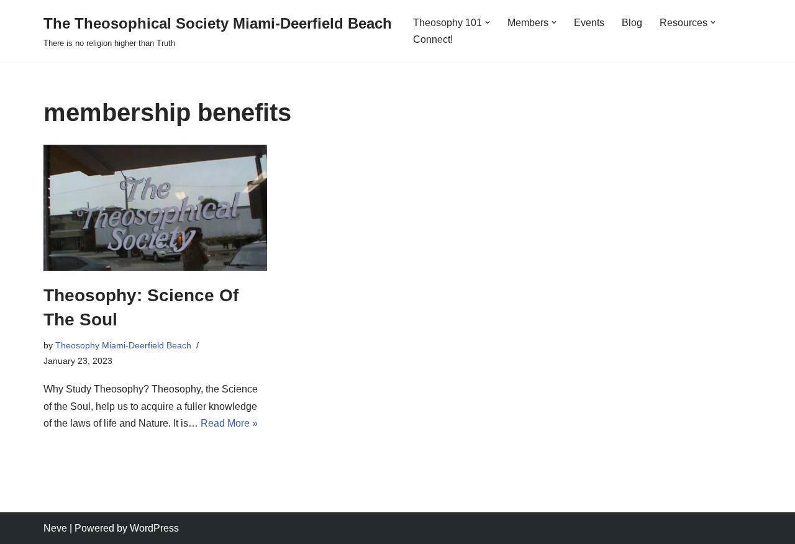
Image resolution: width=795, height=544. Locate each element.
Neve (55, 528)
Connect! (433, 39)
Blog (632, 22)
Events (589, 22)
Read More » (229, 423)
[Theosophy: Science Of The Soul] (155, 208)
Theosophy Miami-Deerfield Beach (123, 345)
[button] (487, 22)
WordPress (154, 528)
